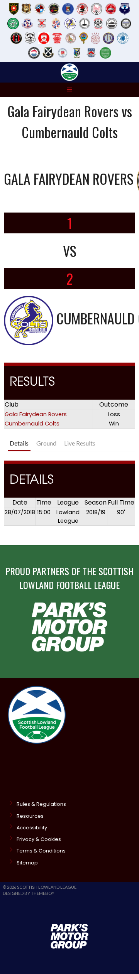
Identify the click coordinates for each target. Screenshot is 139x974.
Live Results (79, 443)
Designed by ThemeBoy (28, 893)
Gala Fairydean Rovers (36, 414)
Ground (46, 443)
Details (19, 443)
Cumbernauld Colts (32, 423)
